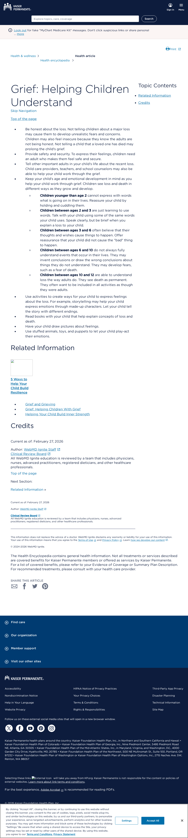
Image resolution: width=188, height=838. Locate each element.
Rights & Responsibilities (89, 709)
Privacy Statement (64, 834)
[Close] (182, 820)
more (20, 34)
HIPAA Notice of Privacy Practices (95, 688)
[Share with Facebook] (24, 586)
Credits (144, 103)
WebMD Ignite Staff (31, 509)
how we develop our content (148, 540)
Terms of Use (85, 540)
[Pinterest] (40, 728)
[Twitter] (8, 728)
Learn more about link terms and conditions (56, 781)
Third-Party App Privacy (167, 688)
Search (149, 18)
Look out (20, 30)
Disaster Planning (163, 695)
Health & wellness (23, 56)
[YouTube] (29, 728)
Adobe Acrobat (50, 789)
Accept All (153, 820)
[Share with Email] (14, 586)
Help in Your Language (19, 702)
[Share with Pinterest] (45, 586)
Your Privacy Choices (86, 695)
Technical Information (166, 702)
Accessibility (13, 688)
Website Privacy (15, 709)
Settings (126, 820)
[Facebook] (19, 728)
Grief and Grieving (40, 404)
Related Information (27, 489)
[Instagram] (51, 728)
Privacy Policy (110, 540)
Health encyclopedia (55, 60)
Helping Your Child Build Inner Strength (57, 414)
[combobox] (85, 18)
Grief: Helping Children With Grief (53, 409)
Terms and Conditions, (40, 834)
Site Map (157, 709)
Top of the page (24, 473)
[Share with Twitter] (35, 586)
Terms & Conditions (85, 702)
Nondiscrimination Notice (21, 695)
